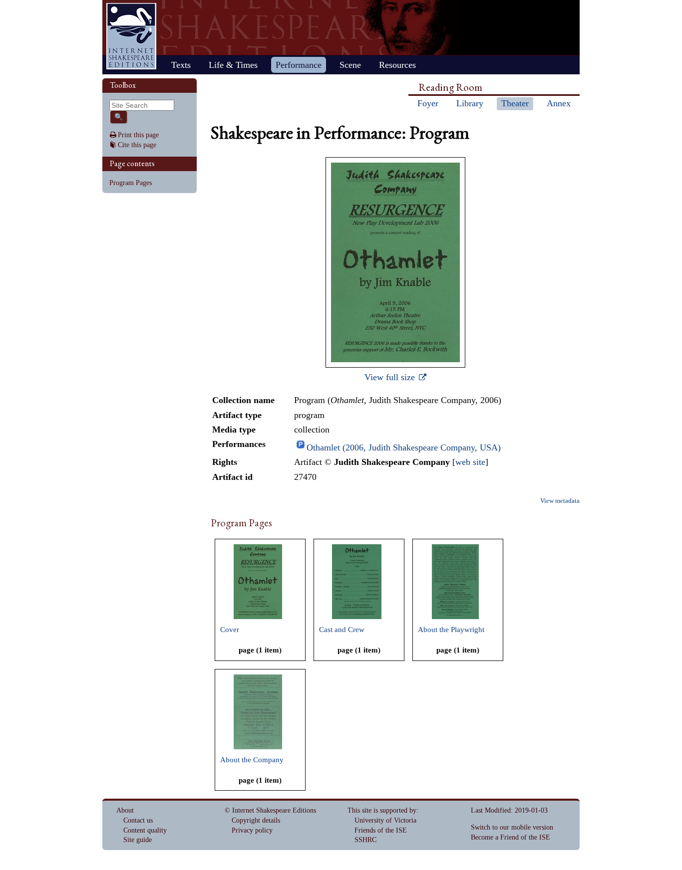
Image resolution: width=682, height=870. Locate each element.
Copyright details (256, 820)
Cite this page (137, 145)
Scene (350, 65)
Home (131, 36)
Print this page (138, 135)
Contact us (138, 820)
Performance (299, 65)
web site (470, 462)
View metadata (560, 500)
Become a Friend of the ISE (510, 837)
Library (469, 103)
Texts (181, 65)
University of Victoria (385, 820)
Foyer (427, 103)
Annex (559, 103)
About (125, 810)
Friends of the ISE (380, 830)
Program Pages (130, 183)
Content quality (145, 830)
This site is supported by (381, 810)
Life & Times (233, 65)
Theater (515, 103)
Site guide (137, 840)
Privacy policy (252, 830)
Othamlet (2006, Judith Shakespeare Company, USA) (404, 447)
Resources (397, 65)
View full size (390, 377)
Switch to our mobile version (512, 827)
